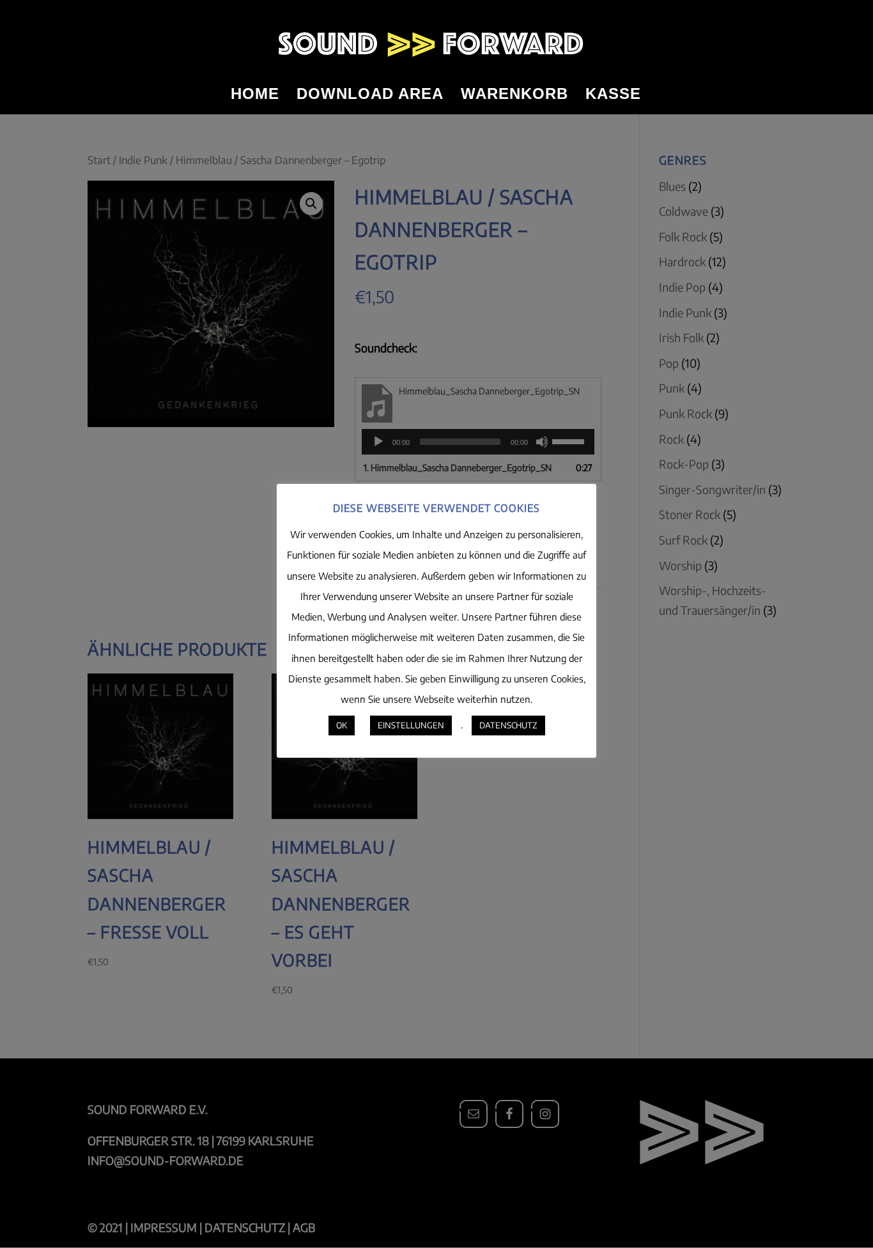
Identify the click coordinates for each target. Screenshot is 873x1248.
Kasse (613, 95)
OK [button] (341, 725)
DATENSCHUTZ (508, 725)
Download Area (370, 95)
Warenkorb (514, 95)
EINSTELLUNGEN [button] (411, 725)
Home (255, 95)
